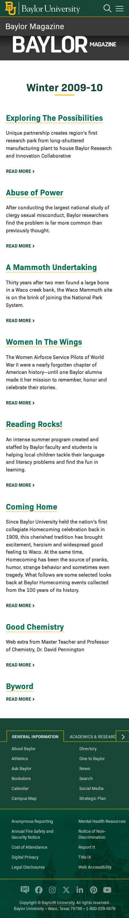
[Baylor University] (42, 8)
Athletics (20, 758)
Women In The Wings (44, 341)
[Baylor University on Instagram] (51, 893)
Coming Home (31, 506)
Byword (19, 685)
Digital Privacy (25, 857)
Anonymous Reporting (32, 821)
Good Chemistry (35, 626)
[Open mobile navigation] (120, 10)
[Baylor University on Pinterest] (92, 893)
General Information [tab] (35, 736)
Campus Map (24, 798)
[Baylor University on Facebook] (37, 893)
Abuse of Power (34, 191)
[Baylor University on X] (65, 893)
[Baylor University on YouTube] (105, 893)
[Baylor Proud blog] (23, 893)
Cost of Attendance (29, 847)
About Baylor (24, 748)
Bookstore (21, 778)
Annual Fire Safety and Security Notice (33, 834)
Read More (18, 171)
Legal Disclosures (28, 867)
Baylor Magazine (34, 25)
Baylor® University (58, 902)
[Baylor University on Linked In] (78, 893)
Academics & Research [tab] (94, 736)
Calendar (20, 788)
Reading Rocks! (34, 423)
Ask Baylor (21, 768)
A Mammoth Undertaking (51, 266)
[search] (104, 9)
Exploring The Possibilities (54, 117)
